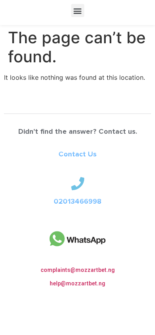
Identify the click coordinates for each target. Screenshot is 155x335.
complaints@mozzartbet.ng (78, 270)
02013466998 (77, 201)
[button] (77, 10)
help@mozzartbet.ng (77, 283)
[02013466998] (77, 183)
